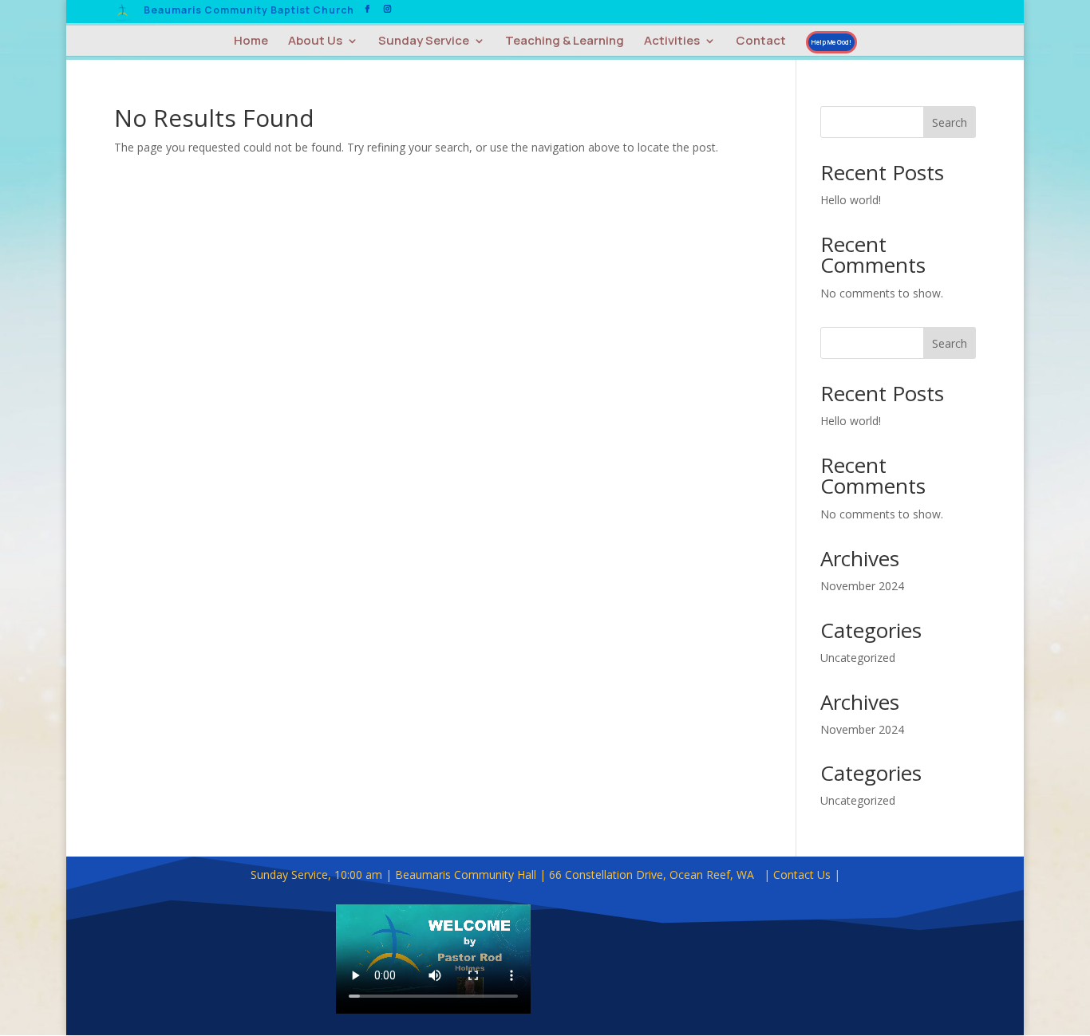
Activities (672, 42)
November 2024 (862, 585)
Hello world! (850, 199)
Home (251, 42)
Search (949, 122)
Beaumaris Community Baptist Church (249, 11)
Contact (761, 42)
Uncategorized (857, 657)
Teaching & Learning (564, 42)
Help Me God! (831, 41)
